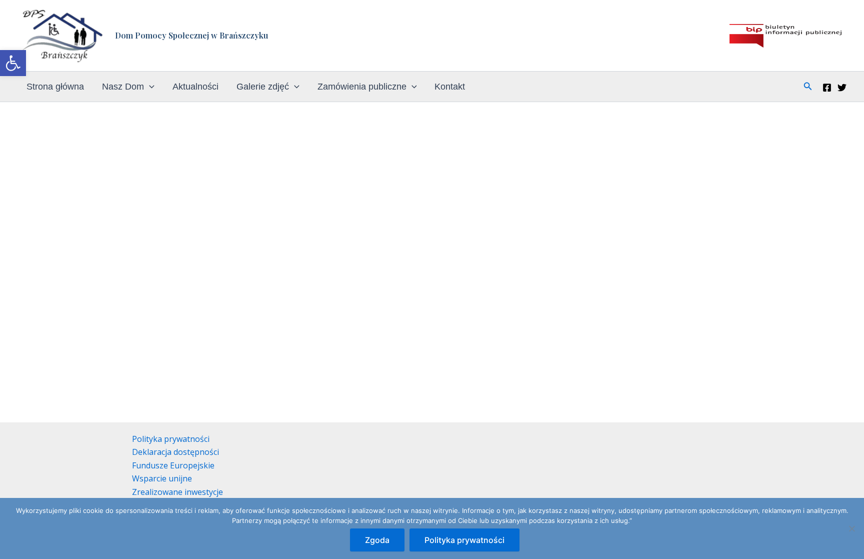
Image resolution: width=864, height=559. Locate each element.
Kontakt (449, 87)
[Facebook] (827, 87)
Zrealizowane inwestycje (177, 491)
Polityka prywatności (171, 438)
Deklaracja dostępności (175, 451)
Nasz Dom (123, 87)
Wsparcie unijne (162, 478)
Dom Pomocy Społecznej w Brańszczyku (191, 35)
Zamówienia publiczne (362, 87)
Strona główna (55, 87)
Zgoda (377, 540)
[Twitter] (842, 87)
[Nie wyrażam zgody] (851, 528)
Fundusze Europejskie (173, 465)
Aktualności (195, 87)
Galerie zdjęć (262, 87)
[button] (13, 63)
